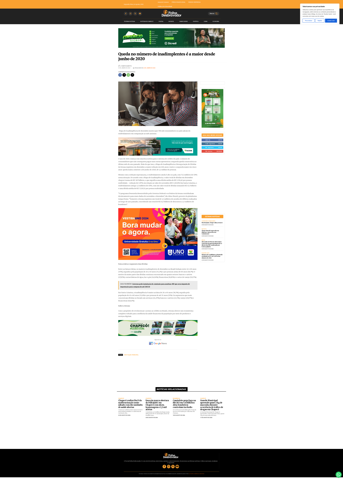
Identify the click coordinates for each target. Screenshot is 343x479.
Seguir (220, 144)
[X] (135, 14)
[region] (319, 14)
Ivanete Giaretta (126, 68)
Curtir (220, 140)
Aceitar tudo (331, 20)
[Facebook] (126, 14)
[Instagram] (130, 14)
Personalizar (308, 20)
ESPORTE (204, 229)
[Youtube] (140, 14)
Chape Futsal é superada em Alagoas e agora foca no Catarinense (210, 232)
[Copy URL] (132, 77)
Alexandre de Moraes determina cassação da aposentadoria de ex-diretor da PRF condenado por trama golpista (212, 244)
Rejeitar (320, 20)
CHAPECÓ (121, 401)
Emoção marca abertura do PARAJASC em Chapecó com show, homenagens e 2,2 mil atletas (157, 407)
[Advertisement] (157, 373)
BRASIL (203, 240)
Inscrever (219, 151)
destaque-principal (131, 357)
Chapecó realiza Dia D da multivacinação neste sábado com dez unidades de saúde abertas (130, 406)
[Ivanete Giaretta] (119, 69)
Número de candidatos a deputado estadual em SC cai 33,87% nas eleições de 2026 (212, 256)
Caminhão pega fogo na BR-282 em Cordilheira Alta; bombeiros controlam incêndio (184, 406)
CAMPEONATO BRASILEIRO (208, 221)
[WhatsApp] (128, 77)
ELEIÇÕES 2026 (205, 253)
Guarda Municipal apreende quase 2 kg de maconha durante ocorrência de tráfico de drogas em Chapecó (211, 407)
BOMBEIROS (176, 401)
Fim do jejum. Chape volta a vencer (212, 223)
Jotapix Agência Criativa (196, 476)
